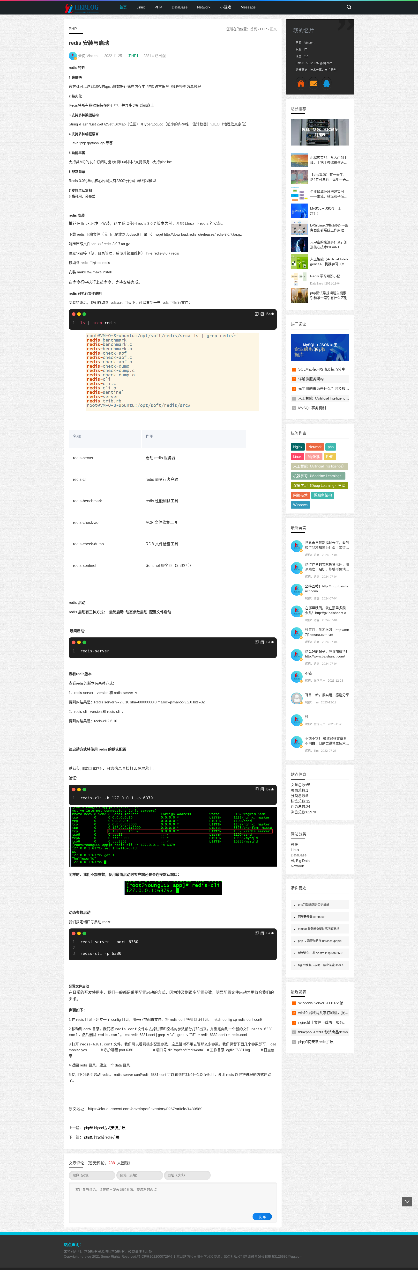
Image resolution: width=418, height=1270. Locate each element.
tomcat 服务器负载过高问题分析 (318, 929)
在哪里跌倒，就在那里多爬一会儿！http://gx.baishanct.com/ (327, 613)
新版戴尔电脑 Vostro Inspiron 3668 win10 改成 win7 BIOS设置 (338, 953)
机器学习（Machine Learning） (318, 476)
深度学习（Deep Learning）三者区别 (319, 486)
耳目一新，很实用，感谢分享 (327, 695)
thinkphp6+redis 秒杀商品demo (323, 1032)
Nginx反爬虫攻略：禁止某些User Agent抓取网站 (329, 965)
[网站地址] (301, 83)
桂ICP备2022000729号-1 (156, 1256)
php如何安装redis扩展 (101, 1137)
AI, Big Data (300, 861)
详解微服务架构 (311, 379)
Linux (140, 7)
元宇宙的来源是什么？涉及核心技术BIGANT (334, 389)
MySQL (314, 456)
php (331, 447)
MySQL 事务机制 (312, 408)
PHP (158, 7)
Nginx (297, 447)
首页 (123, 7)
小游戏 (225, 7)
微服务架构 (323, 495)
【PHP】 (132, 56)
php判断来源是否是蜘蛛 (313, 904)
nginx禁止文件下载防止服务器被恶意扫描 (331, 1022)
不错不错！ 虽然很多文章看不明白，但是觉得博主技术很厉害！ (327, 743)
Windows (300, 505)
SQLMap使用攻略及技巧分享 (321, 369)
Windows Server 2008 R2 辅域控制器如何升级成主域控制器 (346, 1003)
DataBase (179, 7)
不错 (308, 673)
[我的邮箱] (313, 83)
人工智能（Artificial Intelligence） (319, 466)
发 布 (262, 1217)
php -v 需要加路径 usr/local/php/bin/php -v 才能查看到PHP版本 (339, 941)
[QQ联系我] (326, 83)
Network (203, 7)
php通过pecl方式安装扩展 (105, 1128)
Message (248, 7)
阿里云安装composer (312, 917)
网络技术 (300, 495)
